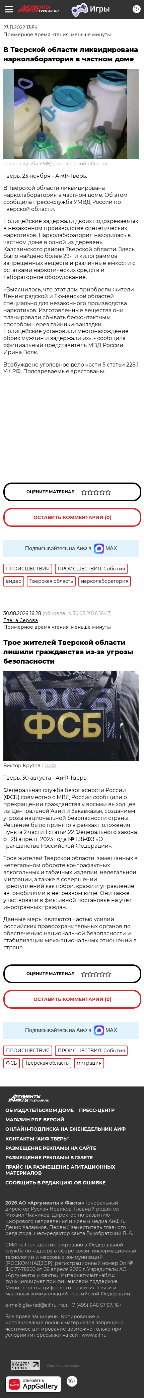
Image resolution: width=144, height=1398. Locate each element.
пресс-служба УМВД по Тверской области (55, 164)
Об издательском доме (39, 1110)
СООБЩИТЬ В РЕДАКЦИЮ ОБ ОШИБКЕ (55, 1183)
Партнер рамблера (63, 1365)
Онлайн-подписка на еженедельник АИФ (65, 1129)
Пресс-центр (97, 1110)
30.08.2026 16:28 (22, 613)
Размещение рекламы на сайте (50, 1148)
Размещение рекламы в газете (49, 1158)
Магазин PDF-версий (34, 1120)
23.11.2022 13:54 (20, 27)
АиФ (50, 766)
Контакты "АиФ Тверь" (37, 1139)
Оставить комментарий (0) (72, 517)
